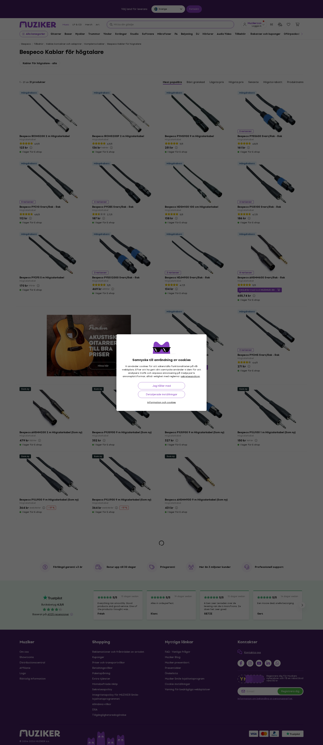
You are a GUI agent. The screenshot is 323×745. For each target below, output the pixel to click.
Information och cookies (161, 402)
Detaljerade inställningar (161, 394)
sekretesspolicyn (190, 376)
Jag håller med (161, 386)
